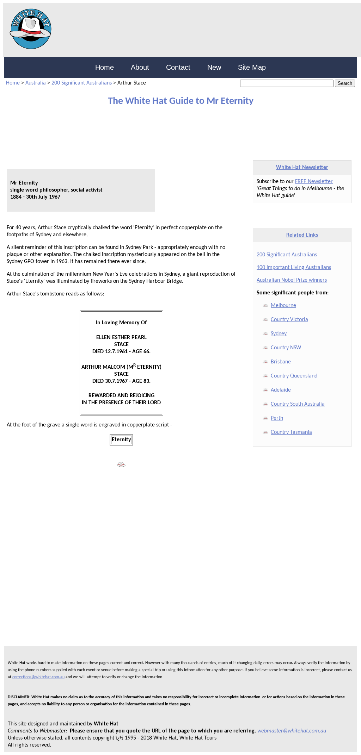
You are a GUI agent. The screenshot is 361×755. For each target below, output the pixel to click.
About (140, 67)
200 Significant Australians (81, 83)
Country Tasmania (291, 432)
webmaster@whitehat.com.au (291, 731)
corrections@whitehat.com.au (38, 677)
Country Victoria (289, 320)
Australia (35, 83)
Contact (178, 67)
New (214, 67)
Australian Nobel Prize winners (292, 280)
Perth (277, 418)
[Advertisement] (175, 130)
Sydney (279, 334)
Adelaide (281, 390)
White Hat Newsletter (302, 167)
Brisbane (281, 362)
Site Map (252, 67)
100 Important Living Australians (294, 267)
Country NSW (286, 348)
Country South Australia (298, 404)
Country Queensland (294, 376)
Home (104, 67)
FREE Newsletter (314, 182)
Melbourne (283, 305)
